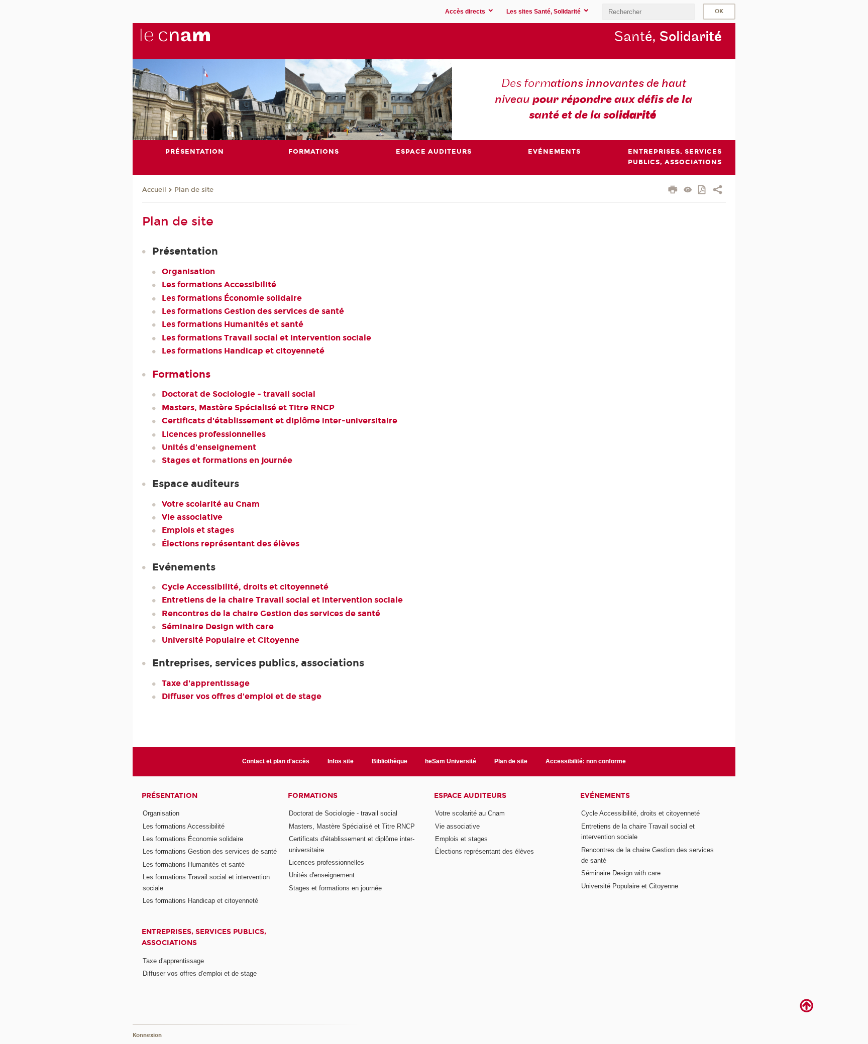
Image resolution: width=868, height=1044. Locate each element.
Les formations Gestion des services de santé (253, 311)
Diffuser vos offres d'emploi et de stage (241, 696)
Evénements (605, 795)
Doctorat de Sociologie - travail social (238, 394)
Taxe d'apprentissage (206, 683)
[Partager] (717, 191)
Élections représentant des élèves (230, 543)
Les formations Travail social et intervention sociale (266, 337)
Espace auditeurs (470, 795)
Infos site (341, 761)
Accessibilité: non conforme (586, 761)
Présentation (169, 795)
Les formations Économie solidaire (232, 298)
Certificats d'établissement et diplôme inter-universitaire (279, 420)
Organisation (188, 271)
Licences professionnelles (214, 434)
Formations (181, 374)
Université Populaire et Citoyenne (230, 640)
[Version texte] (688, 190)
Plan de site (193, 190)
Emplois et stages (198, 530)
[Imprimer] (673, 191)
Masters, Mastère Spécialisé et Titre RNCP (248, 407)
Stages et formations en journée (227, 460)
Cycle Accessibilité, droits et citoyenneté (245, 587)
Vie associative (192, 517)
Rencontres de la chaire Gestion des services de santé (271, 613)
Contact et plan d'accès (275, 761)
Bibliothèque (389, 761)
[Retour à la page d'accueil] (192, 41)
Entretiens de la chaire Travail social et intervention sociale (282, 600)
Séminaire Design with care (218, 626)
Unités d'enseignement (209, 447)
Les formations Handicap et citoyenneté (243, 351)
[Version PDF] (702, 190)
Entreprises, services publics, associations (204, 937)
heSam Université (450, 761)
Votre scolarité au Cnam (211, 504)
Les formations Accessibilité (219, 284)
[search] (648, 12)
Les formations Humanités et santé (232, 324)
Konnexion (147, 1035)
